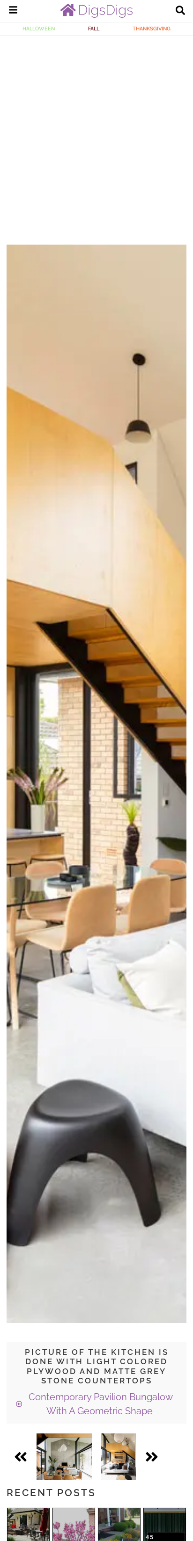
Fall (93, 28)
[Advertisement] (96, 136)
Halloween (38, 28)
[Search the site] (180, 11)
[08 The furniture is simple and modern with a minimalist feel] (118, 1456)
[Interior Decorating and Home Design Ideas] (96, 15)
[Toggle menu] (13, 11)
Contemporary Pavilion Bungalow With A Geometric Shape (99, 1404)
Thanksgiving (152, 28)
